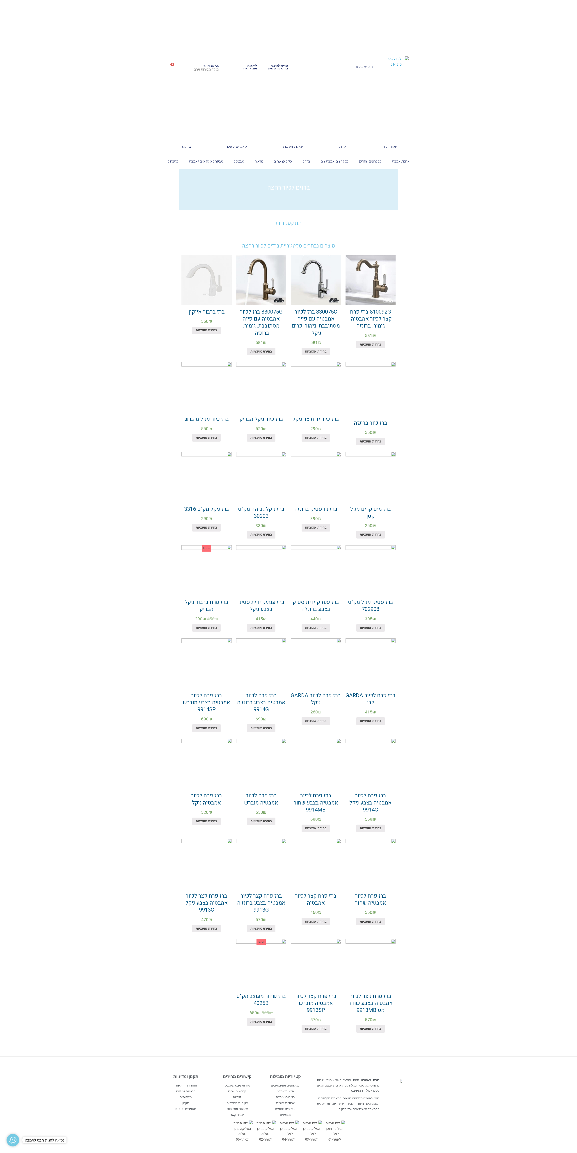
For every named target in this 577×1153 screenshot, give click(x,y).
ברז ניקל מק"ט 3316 (206, 509)
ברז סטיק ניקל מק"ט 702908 (370, 605)
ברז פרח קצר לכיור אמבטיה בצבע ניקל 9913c (206, 903)
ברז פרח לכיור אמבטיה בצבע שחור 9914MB (316, 803)
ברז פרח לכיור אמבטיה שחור (370, 899)
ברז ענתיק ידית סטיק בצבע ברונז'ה (316, 605)
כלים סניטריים (283, 161)
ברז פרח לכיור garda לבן (371, 699)
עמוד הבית (390, 146)
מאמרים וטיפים (237, 146)
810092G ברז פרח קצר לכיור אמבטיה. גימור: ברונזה (370, 319)
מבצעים (239, 161)
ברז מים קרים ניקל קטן (370, 512)
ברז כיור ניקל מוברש (206, 419)
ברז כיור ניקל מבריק (261, 419)
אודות (342, 146)
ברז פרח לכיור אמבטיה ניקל (206, 799)
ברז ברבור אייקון (206, 312)
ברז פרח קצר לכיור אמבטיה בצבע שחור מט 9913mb (370, 1003)
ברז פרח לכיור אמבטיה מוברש (261, 799)
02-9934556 (210, 66)
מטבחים (173, 161)
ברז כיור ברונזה (370, 423)
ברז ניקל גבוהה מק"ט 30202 (261, 512)
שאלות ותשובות (293, 146)
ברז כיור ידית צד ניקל (316, 419)
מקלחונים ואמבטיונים (334, 161)
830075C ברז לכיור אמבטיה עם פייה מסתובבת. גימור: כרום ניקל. (316, 322)
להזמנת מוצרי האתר (249, 67)
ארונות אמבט (401, 161)
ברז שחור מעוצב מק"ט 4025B (261, 999)
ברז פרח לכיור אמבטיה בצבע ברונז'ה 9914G (261, 702)
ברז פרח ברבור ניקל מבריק (206, 605)
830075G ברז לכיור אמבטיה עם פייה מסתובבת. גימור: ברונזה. (261, 322)
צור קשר (186, 146)
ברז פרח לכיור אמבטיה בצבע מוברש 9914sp (206, 702)
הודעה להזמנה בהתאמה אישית (278, 67)
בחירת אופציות (370, 344)
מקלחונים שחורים (370, 161)
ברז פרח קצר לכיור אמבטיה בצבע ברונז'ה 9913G (261, 903)
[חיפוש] (314, 67)
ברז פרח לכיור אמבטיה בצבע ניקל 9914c (370, 803)
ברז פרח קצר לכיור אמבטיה (316, 899)
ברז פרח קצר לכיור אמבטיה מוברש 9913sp (316, 1003)
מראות (259, 161)
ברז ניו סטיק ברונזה (315, 509)
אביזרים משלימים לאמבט (206, 161)
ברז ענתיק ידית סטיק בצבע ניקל (261, 605)
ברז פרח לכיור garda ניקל (316, 699)
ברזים (306, 161)
